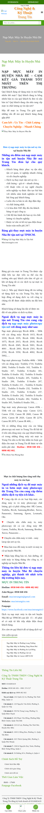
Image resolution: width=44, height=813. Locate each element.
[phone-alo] (8, 807)
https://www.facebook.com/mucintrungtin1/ (23, 609)
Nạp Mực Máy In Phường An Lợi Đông (21, 649)
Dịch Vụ (15, 41)
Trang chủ (8, 41)
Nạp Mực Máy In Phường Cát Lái (19, 653)
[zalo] (22, 807)
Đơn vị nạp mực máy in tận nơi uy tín (22, 147)
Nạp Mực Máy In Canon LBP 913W (20, 656)
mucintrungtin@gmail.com (22, 596)
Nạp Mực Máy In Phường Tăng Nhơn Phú (22, 646)
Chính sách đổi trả (11, 773)
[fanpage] (35, 807)
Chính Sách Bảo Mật (12, 764)
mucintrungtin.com (20, 601)
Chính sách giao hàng (12, 769)
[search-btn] (39, 23)
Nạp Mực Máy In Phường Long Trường (21, 643)
